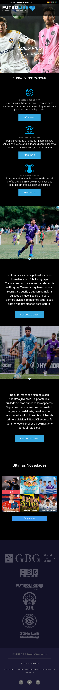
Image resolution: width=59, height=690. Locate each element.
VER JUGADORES (29, 314)
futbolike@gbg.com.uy (37, 654)
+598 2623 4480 (18, 654)
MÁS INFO (29, 117)
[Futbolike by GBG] (19, 10)
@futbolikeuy (29, 470)
